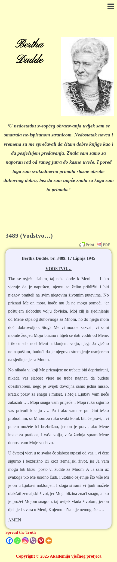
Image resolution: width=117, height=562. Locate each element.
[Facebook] (9, 540)
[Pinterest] (41, 540)
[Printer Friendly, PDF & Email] (95, 245)
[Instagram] (25, 540)
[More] (48, 540)
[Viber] (33, 540)
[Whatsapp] (17, 540)
